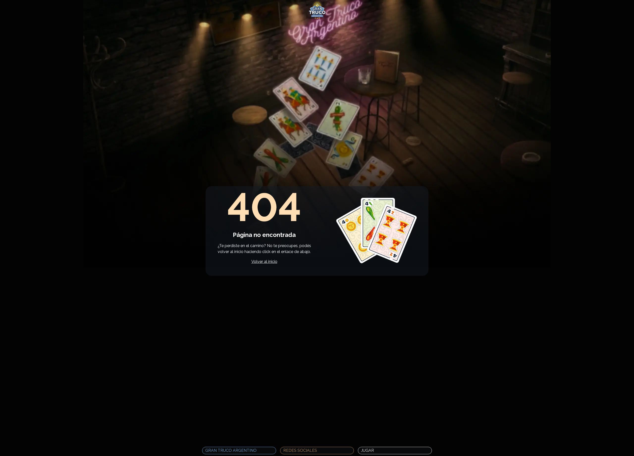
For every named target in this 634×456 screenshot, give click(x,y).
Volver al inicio (264, 261)
